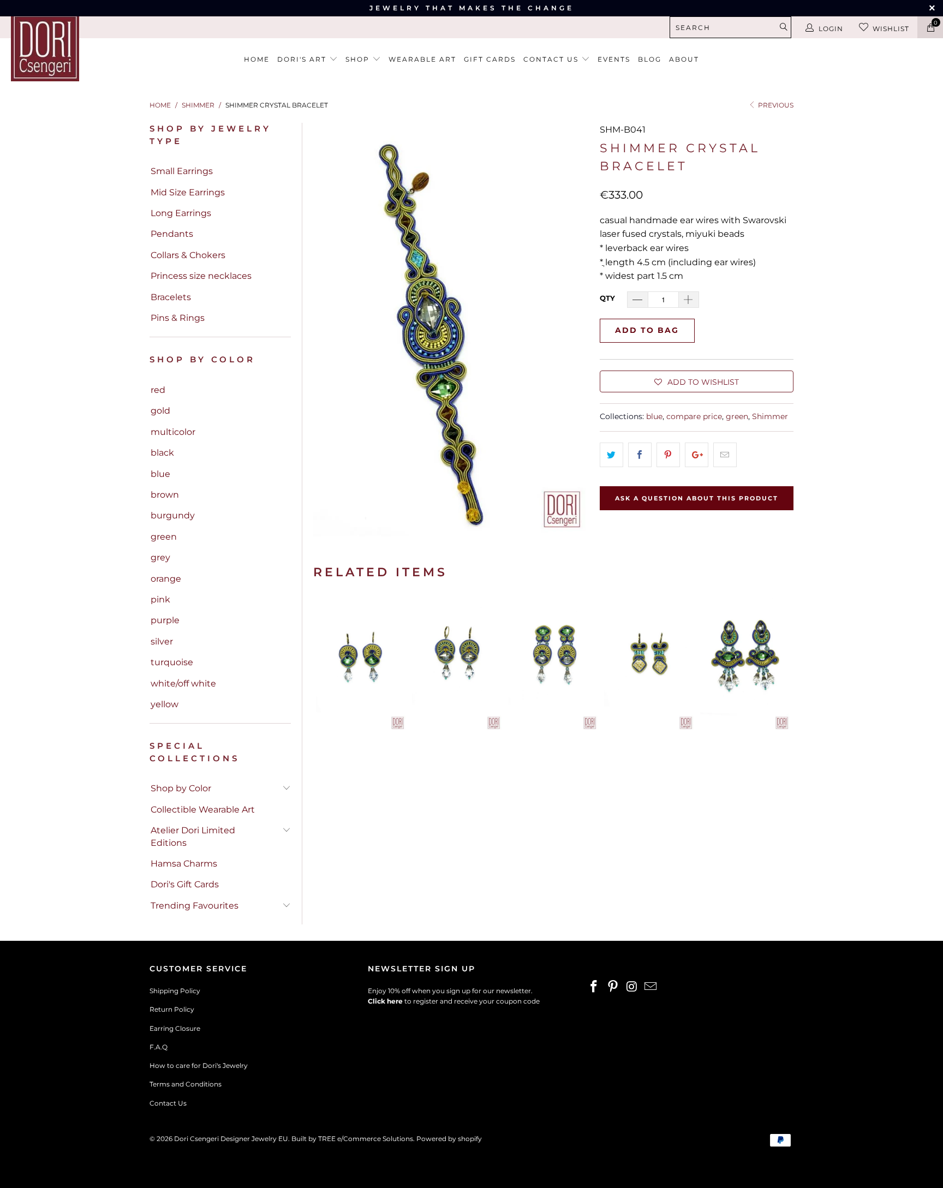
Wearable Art (422, 59)
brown (165, 494)
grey (160, 557)
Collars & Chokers (188, 255)
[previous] (325, 664)
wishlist (891, 29)
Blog (649, 59)
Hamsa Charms (184, 863)
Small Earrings (182, 171)
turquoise (172, 662)
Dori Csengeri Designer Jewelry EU (231, 1139)
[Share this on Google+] (696, 455)
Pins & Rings (178, 318)
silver (162, 641)
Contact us (552, 59)
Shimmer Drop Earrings (457, 664)
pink (160, 599)
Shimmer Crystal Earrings (553, 664)
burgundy (173, 515)
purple (165, 620)
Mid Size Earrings (188, 192)
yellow (164, 704)
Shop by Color (181, 788)
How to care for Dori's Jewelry (199, 1065)
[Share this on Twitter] (611, 455)
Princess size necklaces (201, 276)
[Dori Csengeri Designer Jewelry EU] (81, 47)
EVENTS (614, 59)
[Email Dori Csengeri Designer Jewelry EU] (651, 987)
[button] (696, 381)
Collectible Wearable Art (203, 809)
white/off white (183, 683)
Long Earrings (181, 213)
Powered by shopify (449, 1139)
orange (166, 579)
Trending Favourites (194, 905)
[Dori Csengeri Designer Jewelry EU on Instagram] (632, 987)
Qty (607, 298)
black (162, 452)
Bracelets (171, 297)
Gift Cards (490, 59)
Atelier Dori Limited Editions (193, 836)
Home (257, 59)
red (158, 390)
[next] (782, 664)
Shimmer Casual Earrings (649, 664)
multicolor (173, 432)
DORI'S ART (303, 59)
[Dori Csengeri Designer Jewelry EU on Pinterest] (613, 987)
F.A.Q (159, 1047)
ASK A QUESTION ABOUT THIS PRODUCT (696, 498)
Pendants (172, 234)
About (684, 59)
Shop (358, 59)
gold (160, 410)
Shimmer (770, 416)
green (164, 537)
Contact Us (168, 1103)
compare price (694, 416)
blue (160, 474)
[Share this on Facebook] (640, 455)
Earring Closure (175, 1028)
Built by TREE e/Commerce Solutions (352, 1139)
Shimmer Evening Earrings (745, 664)
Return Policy (172, 1009)
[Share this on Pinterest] (668, 455)
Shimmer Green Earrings (361, 664)
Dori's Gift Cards (185, 884)
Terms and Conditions (186, 1084)
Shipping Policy (175, 991)
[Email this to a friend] (725, 455)
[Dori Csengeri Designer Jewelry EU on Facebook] (594, 987)
